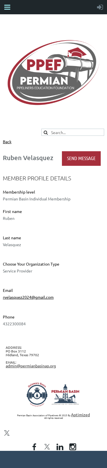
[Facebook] (34, 447)
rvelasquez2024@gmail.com (28, 297)
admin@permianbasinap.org (31, 365)
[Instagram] (73, 447)
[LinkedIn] (60, 447)
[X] (7, 433)
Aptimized (80, 414)
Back (7, 141)
